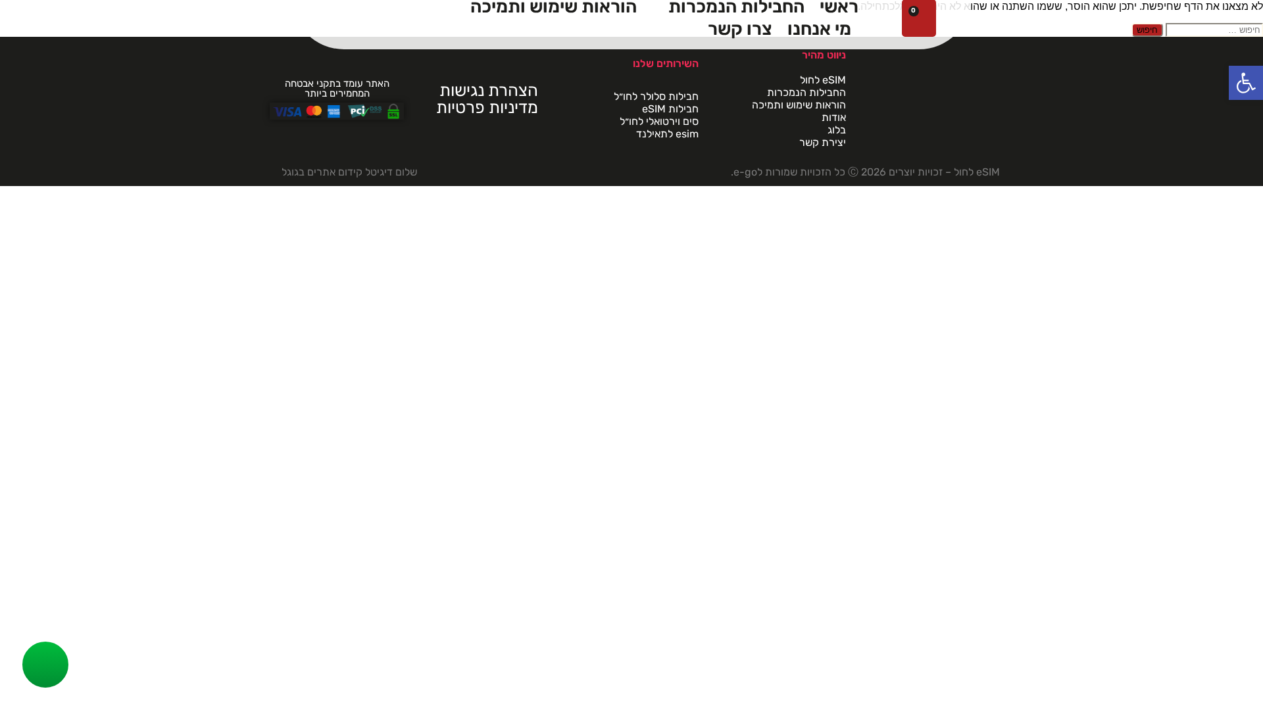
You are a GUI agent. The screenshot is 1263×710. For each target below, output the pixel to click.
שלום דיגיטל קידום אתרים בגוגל (349, 172)
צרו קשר (740, 28)
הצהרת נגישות (488, 90)
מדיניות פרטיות (487, 107)
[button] (1246, 83)
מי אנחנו (819, 28)
